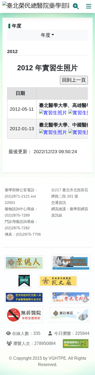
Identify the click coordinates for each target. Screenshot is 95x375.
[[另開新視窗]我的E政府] (24, 281)
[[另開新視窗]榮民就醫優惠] (71, 263)
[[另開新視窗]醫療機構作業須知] (24, 297)
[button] (86, 366)
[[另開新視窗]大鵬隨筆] (71, 297)
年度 (45, 35)
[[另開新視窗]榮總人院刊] (24, 262)
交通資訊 (58, 203)
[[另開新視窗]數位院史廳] (58, 281)
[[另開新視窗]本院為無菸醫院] (24, 314)
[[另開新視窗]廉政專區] (69, 314)
